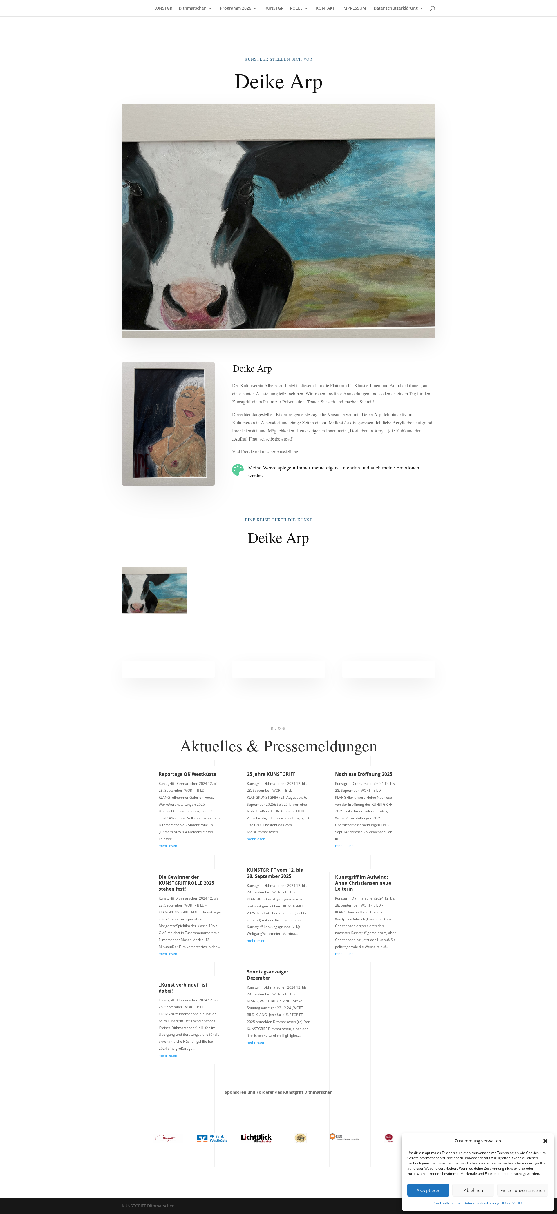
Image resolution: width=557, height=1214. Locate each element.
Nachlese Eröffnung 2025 (363, 774)
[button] (545, 1141)
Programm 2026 (235, 8)
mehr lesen (168, 845)
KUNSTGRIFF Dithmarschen (180, 8)
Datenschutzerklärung (481, 1203)
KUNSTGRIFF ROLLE (284, 8)
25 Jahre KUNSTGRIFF (271, 774)
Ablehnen (473, 1190)
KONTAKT (325, 8)
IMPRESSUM (512, 1203)
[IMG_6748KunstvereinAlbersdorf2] (154, 613)
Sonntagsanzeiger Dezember (267, 975)
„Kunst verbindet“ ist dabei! (183, 988)
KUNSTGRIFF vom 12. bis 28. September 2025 (275, 873)
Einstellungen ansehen (522, 1190)
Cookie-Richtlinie (447, 1203)
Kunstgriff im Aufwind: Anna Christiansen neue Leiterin (363, 883)
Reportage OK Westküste (187, 774)
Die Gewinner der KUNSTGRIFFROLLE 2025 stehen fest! (186, 883)
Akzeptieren (428, 1190)
